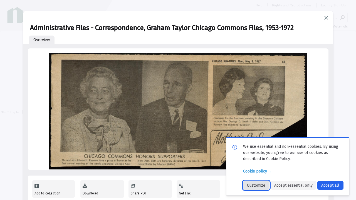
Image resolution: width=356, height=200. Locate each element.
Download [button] (90, 193)
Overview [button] (41, 40)
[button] (326, 17)
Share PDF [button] (139, 193)
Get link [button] (185, 193)
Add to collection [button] (47, 193)
